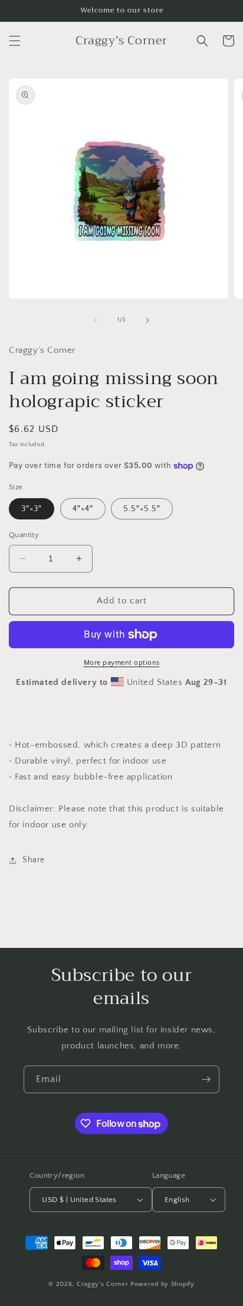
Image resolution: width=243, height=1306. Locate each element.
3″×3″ (31, 509)
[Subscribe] (206, 1079)
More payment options (122, 663)
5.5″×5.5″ (141, 509)
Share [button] (33, 860)
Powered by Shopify (162, 1284)
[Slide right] (147, 320)
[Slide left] (96, 320)
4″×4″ (83, 509)
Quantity (24, 535)
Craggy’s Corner (103, 1284)
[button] (15, 41)
